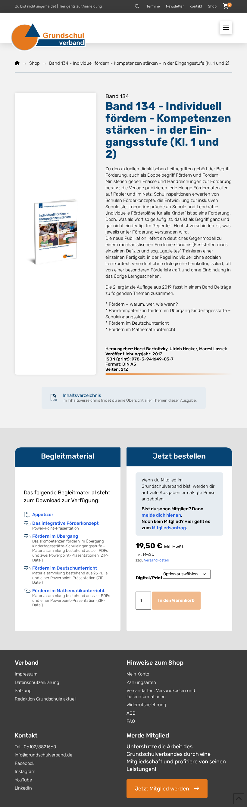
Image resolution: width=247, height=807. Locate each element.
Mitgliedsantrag (169, 527)
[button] (137, 6)
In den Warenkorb (176, 600)
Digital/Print (149, 577)
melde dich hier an (161, 515)
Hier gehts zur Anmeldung (80, 6)
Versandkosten (156, 560)
